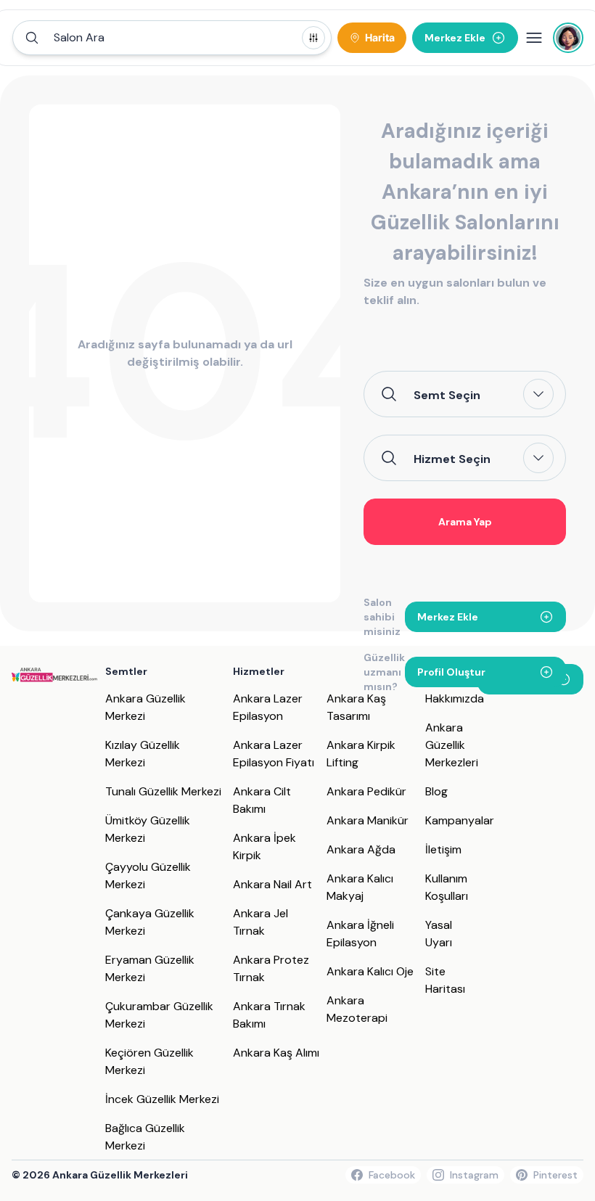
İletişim (443, 849)
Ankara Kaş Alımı (276, 1052)
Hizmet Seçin (452, 458)
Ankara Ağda (361, 849)
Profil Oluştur (451, 672)
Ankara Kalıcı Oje (370, 971)
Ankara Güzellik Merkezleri (451, 745)
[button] (172, 37)
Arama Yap (465, 521)
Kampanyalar (459, 820)
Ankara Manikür (368, 820)
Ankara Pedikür (366, 791)
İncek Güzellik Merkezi (162, 1099)
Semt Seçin (447, 395)
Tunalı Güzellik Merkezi (163, 791)
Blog (436, 791)
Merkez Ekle (447, 616)
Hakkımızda (454, 698)
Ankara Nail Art (272, 884)
